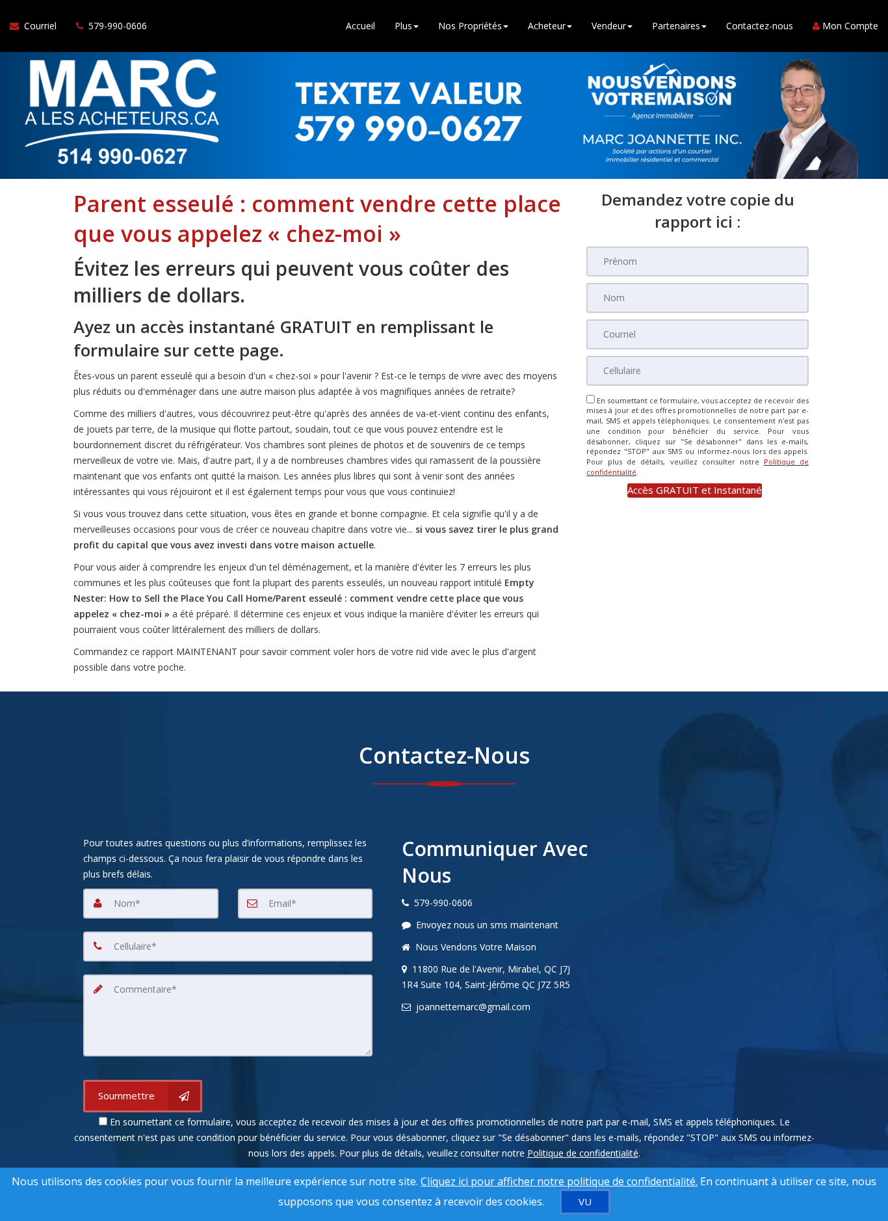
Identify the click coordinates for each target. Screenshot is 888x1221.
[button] (694, 490)
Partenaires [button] (676, 26)
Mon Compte (849, 26)
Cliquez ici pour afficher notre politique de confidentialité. (559, 1181)
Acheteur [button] (547, 26)
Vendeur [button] (609, 26)
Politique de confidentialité (582, 1153)
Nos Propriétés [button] (470, 26)
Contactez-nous (759, 26)
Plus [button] (403, 26)
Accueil (360, 26)
